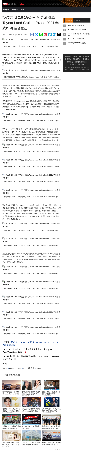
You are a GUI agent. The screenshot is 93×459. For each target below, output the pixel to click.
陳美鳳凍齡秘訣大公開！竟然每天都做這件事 (31, 393)
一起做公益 (85, 59)
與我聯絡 (68, 57)
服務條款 (68, 59)
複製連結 (59, 34)
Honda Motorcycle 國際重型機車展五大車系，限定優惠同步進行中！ (51, 444)
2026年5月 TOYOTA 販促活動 (77, 43)
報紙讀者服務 (77, 57)
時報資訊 (73, 64)
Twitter (50, 34)
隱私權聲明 (76, 59)
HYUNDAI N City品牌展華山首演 (31, 427)
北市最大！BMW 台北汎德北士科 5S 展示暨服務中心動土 (31, 444)
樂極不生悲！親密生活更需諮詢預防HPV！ (51, 393)
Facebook (32, 34)
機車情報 (15, 10)
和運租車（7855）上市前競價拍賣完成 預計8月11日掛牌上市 (51, 427)
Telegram (54, 34)
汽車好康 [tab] (69, 20)
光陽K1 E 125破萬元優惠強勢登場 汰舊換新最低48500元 (11, 427)
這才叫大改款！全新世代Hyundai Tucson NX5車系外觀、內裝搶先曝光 (11, 393)
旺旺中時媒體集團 (81, 62)
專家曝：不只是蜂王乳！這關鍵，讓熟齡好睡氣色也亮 (11, 410)
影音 (22, 10)
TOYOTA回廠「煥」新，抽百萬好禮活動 (79, 35)
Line (41, 34)
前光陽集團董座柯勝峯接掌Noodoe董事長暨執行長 (31, 410)
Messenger (36, 34)
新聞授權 (86, 57)
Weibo (45, 34)
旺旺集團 (70, 62)
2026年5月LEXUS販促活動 (76, 38)
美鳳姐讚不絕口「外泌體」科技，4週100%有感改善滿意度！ (11, 444)
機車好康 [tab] (77, 20)
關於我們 (81, 64)
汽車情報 (6, 10)
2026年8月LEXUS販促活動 (76, 25)
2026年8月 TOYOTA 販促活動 (77, 29)
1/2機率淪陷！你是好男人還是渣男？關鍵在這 (51, 410)
